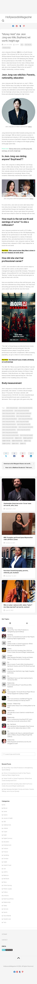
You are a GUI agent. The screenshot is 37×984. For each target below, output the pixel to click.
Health (5, 862)
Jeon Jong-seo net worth (26, 427)
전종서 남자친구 (27, 438)
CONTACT (5, 940)
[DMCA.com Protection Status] (7, 950)
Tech (4, 922)
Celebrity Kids (7, 825)
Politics (5, 892)
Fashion (5, 848)
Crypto (5, 831)
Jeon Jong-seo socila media (10, 435)
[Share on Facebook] (14, 454)
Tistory (31, 198)
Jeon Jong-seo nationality (9, 427)
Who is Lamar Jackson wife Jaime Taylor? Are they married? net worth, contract (18, 606)
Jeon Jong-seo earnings (23, 416)
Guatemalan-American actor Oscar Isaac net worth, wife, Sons (17, 504)
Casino (9, 648)
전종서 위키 (15, 443)
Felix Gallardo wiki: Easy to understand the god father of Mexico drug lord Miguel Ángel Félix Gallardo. (20, 734)
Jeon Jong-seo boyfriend (22, 410)
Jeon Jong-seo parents (8, 429)
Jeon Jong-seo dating (8, 416)
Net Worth (28, 44)
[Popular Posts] (26, 623)
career (9, 641)
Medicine (5, 875)
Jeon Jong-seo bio (7, 410)
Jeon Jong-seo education (9, 419)
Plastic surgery (7, 889)
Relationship (6, 47)
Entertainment (7, 845)
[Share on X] (6, 454)
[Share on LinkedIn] (31, 454)
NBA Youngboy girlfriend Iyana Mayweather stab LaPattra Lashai (18, 538)
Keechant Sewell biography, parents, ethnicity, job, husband (16, 572)
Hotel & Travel (7, 865)
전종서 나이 (18, 438)
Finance (5, 852)
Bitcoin (5, 808)
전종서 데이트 (6, 440)
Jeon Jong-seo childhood (23, 413)
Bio (22, 44)
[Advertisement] (18, 7)
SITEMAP (4, 934)
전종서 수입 (27, 440)
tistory (30, 126)
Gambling (10, 628)
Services (5, 909)
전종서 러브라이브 (17, 440)
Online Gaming (7, 885)
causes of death (8, 818)
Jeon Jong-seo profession (9, 432)
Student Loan (7, 919)
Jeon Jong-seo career (8, 413)
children (5, 828)
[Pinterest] (24, 26)
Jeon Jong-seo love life (23, 424)
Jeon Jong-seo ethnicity (25, 419)
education (6, 841)
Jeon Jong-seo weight (26, 435)
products (6, 895)
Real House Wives (8, 899)
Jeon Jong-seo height (22, 421)
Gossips (9, 655)
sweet (17, 44)
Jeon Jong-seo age (12, 408)
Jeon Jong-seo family (8, 421)
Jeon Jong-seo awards (25, 408)
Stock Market (7, 915)
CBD (4, 821)
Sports (5, 912)
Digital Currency (7, 838)
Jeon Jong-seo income (8, 424)
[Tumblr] (20, 26)
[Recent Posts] (10, 623)
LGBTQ (5, 872)
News (5, 882)
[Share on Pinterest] (22, 454)
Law (4, 868)
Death (5, 835)
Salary (5, 905)
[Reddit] (16, 26)
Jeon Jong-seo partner (23, 429)
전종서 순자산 (6, 443)
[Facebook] (13, 26)
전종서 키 (23, 443)
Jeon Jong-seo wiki (7, 438)
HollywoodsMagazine (18, 17)
